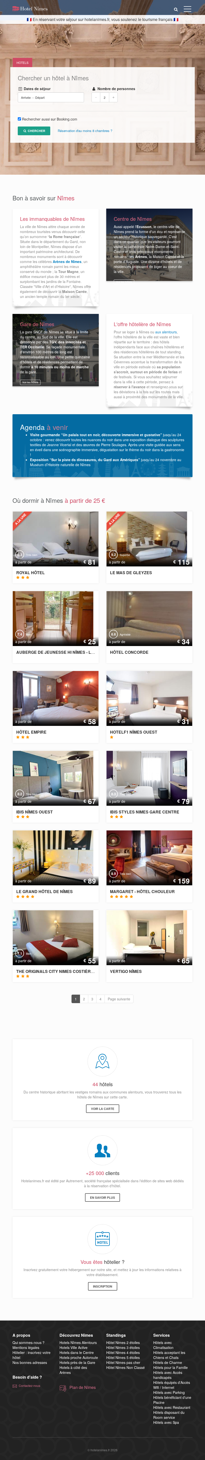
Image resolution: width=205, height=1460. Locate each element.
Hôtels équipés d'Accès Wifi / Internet (171, 1385)
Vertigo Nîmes (126, 971)
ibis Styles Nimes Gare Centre (144, 812)
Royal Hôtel (30, 572)
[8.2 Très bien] (49, 777)
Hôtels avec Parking (169, 1392)
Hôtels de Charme (167, 1362)
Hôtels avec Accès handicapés (167, 1375)
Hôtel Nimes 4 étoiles (123, 1352)
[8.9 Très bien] (147, 857)
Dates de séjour (36, 88)
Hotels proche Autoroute (79, 1357)
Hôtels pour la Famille (170, 1367)
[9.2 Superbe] (143, 538)
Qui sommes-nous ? (28, 1342)
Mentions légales (25, 1347)
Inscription (102, 1286)
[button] (176, 9)
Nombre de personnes (115, 88)
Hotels (22, 62)
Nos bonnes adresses (29, 1362)
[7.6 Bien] (143, 936)
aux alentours (166, 331)
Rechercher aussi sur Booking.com (49, 119)
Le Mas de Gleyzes (131, 572)
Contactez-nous (29, 1385)
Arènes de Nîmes (67, 261)
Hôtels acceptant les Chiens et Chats (169, 1355)
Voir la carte (102, 1108)
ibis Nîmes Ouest (34, 812)
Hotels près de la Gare (77, 1362)
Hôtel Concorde (129, 652)
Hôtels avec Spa (166, 1422)
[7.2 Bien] (147, 697)
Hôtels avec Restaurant (171, 1407)
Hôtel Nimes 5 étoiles (123, 1357)
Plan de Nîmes (83, 1387)
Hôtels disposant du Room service (168, 1415)
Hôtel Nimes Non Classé (125, 1367)
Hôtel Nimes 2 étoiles (123, 1342)
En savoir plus (102, 1197)
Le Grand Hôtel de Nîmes (44, 891)
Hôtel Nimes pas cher (123, 1362)
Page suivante (119, 998)
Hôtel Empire (31, 732)
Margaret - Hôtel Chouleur (142, 891)
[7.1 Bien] (49, 936)
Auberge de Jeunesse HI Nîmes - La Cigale (63, 652)
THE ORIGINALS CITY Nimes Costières (56, 971)
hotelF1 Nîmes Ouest (133, 732)
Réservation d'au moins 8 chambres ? (85, 131)
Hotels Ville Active (74, 1347)
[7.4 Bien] (49, 618)
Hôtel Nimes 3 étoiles (123, 1347)
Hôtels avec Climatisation (163, 1345)
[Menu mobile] (187, 10)
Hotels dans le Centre (77, 1352)
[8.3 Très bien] (54, 538)
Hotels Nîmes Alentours (78, 1342)
